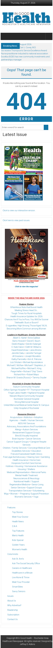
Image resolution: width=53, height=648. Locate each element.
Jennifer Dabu (18, 353)
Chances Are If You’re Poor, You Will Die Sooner (26, 319)
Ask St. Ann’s (18, 559)
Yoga (35, 497)
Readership (12, 610)
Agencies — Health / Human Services (26, 420)
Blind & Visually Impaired (26, 435)
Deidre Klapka (18, 344)
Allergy (18, 429)
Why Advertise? (14, 605)
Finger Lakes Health (17, 393)
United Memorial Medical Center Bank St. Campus (26, 405)
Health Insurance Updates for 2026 (26, 316)
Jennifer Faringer (33, 353)
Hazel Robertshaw (19, 350)
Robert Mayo (33, 374)
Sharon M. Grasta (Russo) (18, 377)
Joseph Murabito (33, 356)
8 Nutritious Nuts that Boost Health (26, 307)
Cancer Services (33, 439)
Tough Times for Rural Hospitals (26, 313)
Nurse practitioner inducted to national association (24, 53)
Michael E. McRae (15, 365)
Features (11, 507)
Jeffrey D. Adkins (27, 644)
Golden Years (18, 545)
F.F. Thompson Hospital (38, 390)
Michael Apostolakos (33, 362)
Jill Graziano (17, 356)
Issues (10, 596)
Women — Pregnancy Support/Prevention (29, 494)
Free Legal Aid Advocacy (14, 457)
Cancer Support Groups (18, 442)
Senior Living (37, 484)
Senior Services (18, 487)
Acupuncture (16, 417)
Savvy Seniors (18, 591)
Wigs (6, 494)
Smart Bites (17, 587)
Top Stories (17, 512)
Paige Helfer (16, 371)
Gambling (45, 457)
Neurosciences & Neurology (26, 478)
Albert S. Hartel (19, 338)
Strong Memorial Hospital (26, 402)
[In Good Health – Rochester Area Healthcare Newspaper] (4, 36)
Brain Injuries (18, 439)
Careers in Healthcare (22, 568)
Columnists (12, 554)
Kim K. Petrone (34, 359)
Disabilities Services (21, 451)
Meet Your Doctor (20, 517)
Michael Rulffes (18, 368)
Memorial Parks (38, 472)
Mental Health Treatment (26, 475)
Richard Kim (19, 374)
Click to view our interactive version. (19, 210)
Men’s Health (18, 535)
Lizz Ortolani (15, 362)
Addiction (28, 417)
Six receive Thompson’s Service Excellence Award (24, 50)
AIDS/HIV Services (26, 423)
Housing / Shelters (26, 469)
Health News (18, 521)
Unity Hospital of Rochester (26, 408)
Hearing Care (33, 457)
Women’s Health (19, 549)
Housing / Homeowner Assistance (31, 466)
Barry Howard (19, 341)
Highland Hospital (36, 393)
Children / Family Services (15, 448)
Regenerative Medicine (20, 484)
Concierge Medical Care (39, 448)
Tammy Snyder (39, 377)
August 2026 (26, 44)
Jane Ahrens (36, 350)
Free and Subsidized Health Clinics (26, 454)
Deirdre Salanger (33, 344)
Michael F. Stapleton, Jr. (35, 365)
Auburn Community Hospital (26, 387)
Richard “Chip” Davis (32, 371)
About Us (11, 601)
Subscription (13, 615)
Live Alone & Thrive (20, 577)
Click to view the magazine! (26, 286)
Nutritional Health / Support (26, 481)
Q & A (14, 526)
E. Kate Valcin (18, 347)
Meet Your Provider (21, 582)
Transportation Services (20, 490)
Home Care (35, 460)
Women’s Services (23, 497)
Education (36, 451)
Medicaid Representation (18, 472)
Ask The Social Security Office (26, 563)
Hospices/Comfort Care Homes (26, 463)
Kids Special (17, 540)
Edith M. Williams (33, 347)
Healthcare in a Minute (22, 573)
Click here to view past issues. (16, 220)
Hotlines (9, 466)
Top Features (18, 531)
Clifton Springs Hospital (15, 390)
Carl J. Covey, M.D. (28, 47)
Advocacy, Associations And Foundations (26, 426)
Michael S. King (34, 368)
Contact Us (12, 619)
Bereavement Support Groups (26, 432)
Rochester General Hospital (26, 399)
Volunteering (38, 490)
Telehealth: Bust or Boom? (26, 322)
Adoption (38, 417)
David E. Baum (33, 341)
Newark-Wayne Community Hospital (26, 396)
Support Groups (34, 487)
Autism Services (30, 429)
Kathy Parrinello (19, 359)
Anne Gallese (34, 338)
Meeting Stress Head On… (26, 310)
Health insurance (20, 460)
